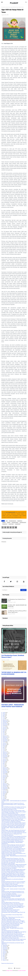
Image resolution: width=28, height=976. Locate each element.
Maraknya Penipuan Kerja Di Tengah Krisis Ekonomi (12, 803)
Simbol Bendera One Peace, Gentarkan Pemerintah (12, 903)
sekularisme (5, 524)
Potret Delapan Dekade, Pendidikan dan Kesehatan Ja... (13, 936)
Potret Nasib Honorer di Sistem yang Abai (10, 924)
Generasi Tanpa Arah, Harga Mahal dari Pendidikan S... (13, 870)
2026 (4, 950)
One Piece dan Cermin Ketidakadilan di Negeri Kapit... (13, 867)
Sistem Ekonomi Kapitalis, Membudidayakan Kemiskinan (13, 836)
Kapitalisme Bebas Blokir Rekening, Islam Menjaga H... (13, 874)
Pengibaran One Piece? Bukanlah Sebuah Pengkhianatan (13, 939)
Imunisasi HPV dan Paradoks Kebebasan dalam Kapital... (13, 822)
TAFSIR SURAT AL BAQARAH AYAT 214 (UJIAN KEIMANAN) (13, 673)
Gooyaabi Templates (22, 970)
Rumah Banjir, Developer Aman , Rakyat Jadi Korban (12, 826)
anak (6, 520)
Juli (4, 718)
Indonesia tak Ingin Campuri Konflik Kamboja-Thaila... (13, 810)
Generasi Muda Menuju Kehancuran (9, 927)
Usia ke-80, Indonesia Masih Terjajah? (9, 911)
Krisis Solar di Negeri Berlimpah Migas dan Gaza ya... (12, 871)
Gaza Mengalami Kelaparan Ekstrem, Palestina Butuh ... (13, 875)
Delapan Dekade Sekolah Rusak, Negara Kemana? (12, 935)
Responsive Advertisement (7, 963)
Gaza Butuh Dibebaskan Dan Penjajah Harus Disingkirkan (13, 931)
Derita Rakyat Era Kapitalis (7, 908)
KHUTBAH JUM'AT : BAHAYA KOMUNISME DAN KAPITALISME (17, 605)
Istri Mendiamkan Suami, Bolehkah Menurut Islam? (17, 600)
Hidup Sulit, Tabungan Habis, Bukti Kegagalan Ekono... (13, 906)
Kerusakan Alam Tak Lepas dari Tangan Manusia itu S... (13, 862)
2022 (4, 742)
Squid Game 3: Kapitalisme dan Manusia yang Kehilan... (13, 815)
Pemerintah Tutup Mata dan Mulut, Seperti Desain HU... (13, 865)
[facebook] (4, 581)
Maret (4, 713)
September (5, 721)
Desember (5, 724)
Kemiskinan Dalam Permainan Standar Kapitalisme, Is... (13, 837)
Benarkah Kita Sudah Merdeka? (8, 863)
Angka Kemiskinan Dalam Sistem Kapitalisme (11, 852)
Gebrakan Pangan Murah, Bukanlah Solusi (10, 909)
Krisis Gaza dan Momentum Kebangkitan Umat (11, 833)
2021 (4, 726)
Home (11, 968)
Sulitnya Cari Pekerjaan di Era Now (8, 893)
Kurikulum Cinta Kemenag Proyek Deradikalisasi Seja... (13, 825)
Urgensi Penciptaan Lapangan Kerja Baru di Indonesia (13, 820)
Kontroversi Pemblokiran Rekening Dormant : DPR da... (13, 922)
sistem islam (11, 524)
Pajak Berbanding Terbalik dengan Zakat (10, 938)
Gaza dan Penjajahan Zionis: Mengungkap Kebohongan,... (13, 869)
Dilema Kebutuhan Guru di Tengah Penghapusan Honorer (13, 832)
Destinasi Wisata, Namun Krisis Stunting (10, 902)
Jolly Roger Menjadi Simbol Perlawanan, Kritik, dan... (12, 858)
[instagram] (17, 581)
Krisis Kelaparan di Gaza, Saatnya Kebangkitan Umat (12, 849)
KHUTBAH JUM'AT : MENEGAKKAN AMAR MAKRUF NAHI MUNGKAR (12, 705)
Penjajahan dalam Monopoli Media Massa (10, 925)
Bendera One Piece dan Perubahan (8, 868)
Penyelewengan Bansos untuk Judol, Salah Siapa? (12, 819)
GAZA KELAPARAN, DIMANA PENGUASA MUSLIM (12, 840)
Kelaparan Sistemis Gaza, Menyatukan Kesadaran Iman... (13, 853)
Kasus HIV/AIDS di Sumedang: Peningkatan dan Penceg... (13, 806)
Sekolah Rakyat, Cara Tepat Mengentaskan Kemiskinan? (13, 830)
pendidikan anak (23, 522)
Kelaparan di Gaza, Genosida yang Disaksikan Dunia (12, 891)
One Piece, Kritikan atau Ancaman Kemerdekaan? (12, 904)
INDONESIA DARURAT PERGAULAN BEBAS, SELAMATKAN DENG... (10, 897)
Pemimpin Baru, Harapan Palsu (8, 918)
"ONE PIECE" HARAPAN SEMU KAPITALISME (10, 919)
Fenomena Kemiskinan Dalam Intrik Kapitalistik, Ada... (13, 898)
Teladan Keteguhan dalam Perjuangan (9, 884)
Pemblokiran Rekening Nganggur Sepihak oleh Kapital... (13, 844)
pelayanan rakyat (15, 522)
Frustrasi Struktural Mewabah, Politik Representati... (12, 841)
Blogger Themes (9, 970)
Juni (4, 717)
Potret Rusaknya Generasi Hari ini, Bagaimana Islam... (13, 882)
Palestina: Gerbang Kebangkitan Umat (9, 813)
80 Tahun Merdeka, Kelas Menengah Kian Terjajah (12, 923)
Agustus (5, 720)
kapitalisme (20, 520)
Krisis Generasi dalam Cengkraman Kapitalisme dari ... (13, 892)
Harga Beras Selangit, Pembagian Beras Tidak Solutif (12, 851)
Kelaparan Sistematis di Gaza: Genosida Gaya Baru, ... (13, 885)
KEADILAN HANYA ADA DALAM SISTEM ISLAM (11, 933)
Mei (4, 716)
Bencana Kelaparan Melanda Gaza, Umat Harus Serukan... (13, 816)
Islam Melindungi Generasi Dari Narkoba (10, 930)
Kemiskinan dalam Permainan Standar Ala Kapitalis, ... (13, 846)
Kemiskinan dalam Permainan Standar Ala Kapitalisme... (13, 824)
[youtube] (24, 581)
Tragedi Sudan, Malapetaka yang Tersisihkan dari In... (12, 917)
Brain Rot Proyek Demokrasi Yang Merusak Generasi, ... (13, 934)
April (4, 715)
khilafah (8, 522)
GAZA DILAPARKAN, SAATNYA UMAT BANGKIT (11, 895)
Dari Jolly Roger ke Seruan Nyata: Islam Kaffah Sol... (12, 907)
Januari (4, 727)
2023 (4, 758)
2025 (4, 789)
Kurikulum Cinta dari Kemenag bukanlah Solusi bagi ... (13, 859)
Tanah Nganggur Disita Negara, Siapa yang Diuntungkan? (13, 811)
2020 (4, 712)
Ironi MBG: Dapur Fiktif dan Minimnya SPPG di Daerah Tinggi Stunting (17, 611)
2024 (4, 773)
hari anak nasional (12, 520)
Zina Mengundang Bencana (7, 835)
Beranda (3, 7)
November (5, 723)
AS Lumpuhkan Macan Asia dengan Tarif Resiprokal (12, 808)
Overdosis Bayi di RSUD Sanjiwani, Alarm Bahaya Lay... (13, 860)
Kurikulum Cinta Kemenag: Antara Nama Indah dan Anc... (14, 818)
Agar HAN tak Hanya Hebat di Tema (9, 809)
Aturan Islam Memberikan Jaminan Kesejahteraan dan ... (13, 848)
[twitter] (11, 581)
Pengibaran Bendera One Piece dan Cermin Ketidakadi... (13, 881)
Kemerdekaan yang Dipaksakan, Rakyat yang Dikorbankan (13, 864)
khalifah (4, 522)
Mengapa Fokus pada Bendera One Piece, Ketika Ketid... (13, 873)
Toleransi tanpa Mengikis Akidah (8, 854)
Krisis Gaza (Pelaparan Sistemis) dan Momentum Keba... (13, 838)
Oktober (5, 722)
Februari (5, 728)
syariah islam (7, 7)
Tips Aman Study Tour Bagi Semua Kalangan (11, 821)
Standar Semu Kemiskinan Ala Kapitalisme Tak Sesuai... (13, 814)
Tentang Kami (18, 968)
